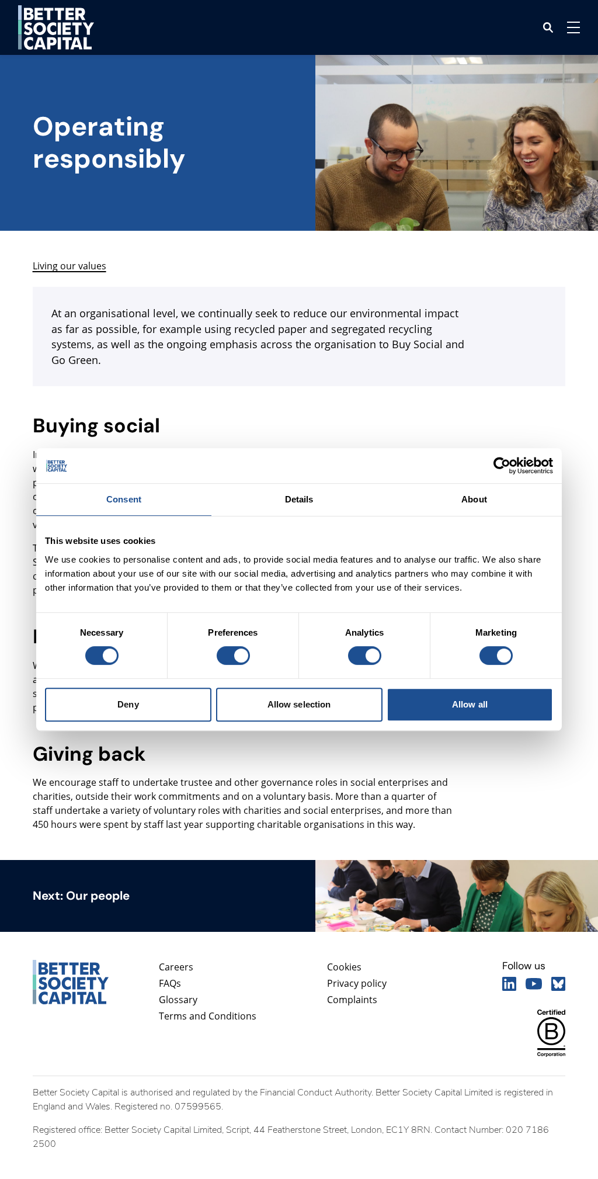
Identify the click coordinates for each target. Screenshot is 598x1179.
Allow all (470, 704)
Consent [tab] (123, 499)
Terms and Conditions (207, 1016)
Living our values (69, 265)
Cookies (344, 966)
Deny (127, 704)
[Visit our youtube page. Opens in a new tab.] (534, 984)
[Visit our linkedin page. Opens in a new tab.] (509, 984)
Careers (176, 966)
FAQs (170, 983)
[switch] (232, 655)
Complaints (352, 999)
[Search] (548, 27)
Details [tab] (299, 499)
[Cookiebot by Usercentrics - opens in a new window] (502, 465)
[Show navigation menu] (573, 27)
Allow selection (299, 704)
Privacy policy (357, 983)
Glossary (178, 999)
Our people (98, 895)
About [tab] (474, 499)
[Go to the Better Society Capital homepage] (56, 27)
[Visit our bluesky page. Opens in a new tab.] (558, 984)
